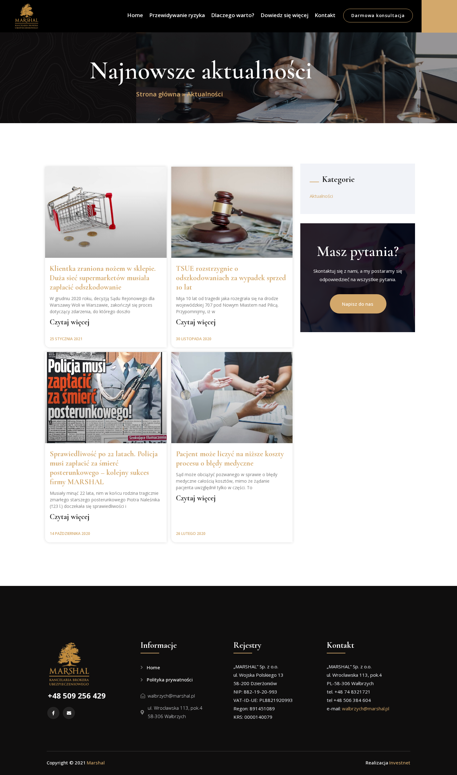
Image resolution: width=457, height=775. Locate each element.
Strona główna (158, 94)
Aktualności (321, 196)
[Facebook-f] (53, 713)
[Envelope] (69, 713)
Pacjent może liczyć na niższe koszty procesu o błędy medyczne (230, 458)
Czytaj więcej (70, 322)
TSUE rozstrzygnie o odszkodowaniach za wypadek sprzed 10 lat (231, 278)
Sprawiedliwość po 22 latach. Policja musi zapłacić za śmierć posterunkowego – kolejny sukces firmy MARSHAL (104, 467)
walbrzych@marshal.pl (365, 708)
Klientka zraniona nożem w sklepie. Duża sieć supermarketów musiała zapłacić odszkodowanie (103, 278)
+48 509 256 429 (77, 695)
